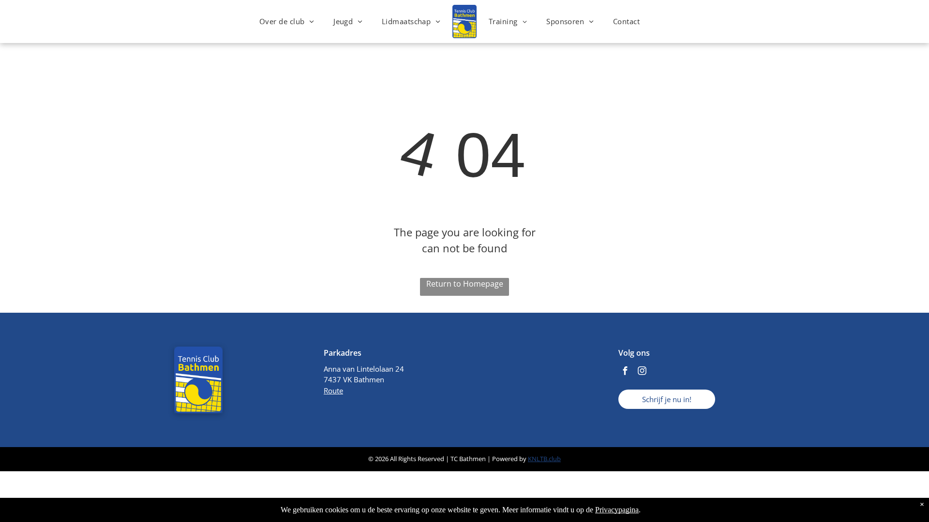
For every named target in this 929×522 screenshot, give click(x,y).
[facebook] (625, 372)
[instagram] (642, 372)
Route (333, 390)
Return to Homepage (464, 283)
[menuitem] (287, 21)
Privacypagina (617, 510)
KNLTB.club (544, 458)
